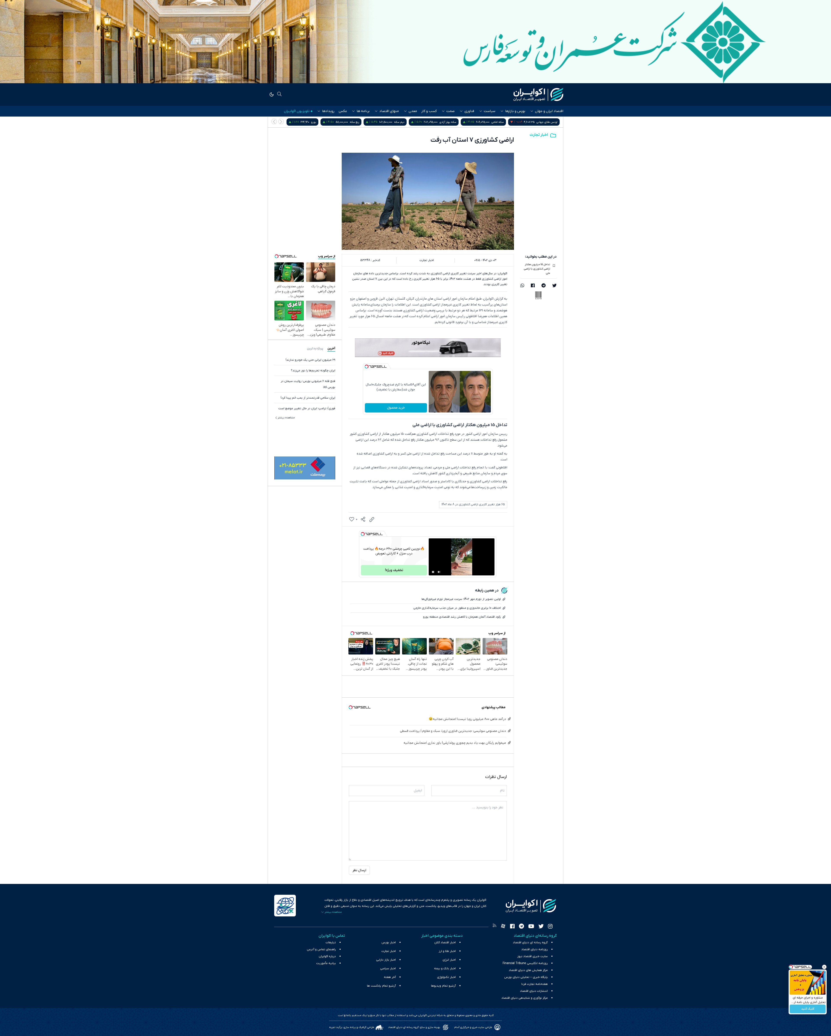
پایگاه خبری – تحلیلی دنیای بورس (526, 977)
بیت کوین (335, 122)
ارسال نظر (359, 870)
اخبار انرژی (449, 960)
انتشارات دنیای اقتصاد (534, 991)
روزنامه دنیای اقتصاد (534, 949)
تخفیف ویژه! (394, 570)
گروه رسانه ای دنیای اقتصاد (530, 942)
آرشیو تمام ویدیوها (443, 986)
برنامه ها (363, 111)
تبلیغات (331, 942)
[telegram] (543, 286)
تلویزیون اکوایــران (296, 111)
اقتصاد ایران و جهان (549, 111)
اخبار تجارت (539, 134)
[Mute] (439, 572)
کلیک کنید (807, 1009)
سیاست (489, 111)
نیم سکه (500, 122)
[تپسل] (366, 366)
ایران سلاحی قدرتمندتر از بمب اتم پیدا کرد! (308, 398)
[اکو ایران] (538, 94)
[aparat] (503, 927)
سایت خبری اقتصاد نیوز (532, 956)
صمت (450, 111)
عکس (343, 111)
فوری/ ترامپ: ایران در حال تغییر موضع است (306, 408)
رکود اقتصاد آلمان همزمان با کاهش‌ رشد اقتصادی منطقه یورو (462, 617)
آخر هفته (390, 977)
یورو (414, 122)
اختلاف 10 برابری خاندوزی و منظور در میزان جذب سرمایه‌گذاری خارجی (457, 608)
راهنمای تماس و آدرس (321, 949)
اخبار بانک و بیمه (445, 968)
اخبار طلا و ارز (447, 951)
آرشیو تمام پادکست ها (381, 986)
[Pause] (433, 572)
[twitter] (554, 286)
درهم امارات (376, 122)
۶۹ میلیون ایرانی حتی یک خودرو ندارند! (310, 360)
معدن (413, 111)
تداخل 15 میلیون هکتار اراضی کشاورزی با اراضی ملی (537, 269)
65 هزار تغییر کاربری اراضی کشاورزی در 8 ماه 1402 (473, 504)
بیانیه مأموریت (326, 963)
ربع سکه (455, 122)
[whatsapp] (522, 286)
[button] (274, 121)
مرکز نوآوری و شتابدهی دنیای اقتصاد (524, 998)
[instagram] (550, 927)
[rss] (494, 927)
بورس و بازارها (515, 111)
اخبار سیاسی (388, 968)
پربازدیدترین (315, 348)
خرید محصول (396, 408)
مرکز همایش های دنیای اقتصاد (528, 970)
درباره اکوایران (327, 956)
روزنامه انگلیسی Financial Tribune (525, 963)
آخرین (331, 348)
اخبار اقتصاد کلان (445, 942)
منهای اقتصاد (389, 111)
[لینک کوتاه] (371, 519)
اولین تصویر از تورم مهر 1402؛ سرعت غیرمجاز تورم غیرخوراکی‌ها (461, 599)
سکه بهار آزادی (548, 122)
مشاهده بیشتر (286, 417)
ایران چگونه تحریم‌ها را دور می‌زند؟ (313, 370)
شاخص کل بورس (290, 122)
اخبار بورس (389, 942)
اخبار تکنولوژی (446, 977)
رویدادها (328, 111)
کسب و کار (429, 111)
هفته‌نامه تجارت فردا (534, 984)
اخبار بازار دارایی (386, 960)
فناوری (469, 111)
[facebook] (533, 286)
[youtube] (531, 927)
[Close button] (824, 967)
